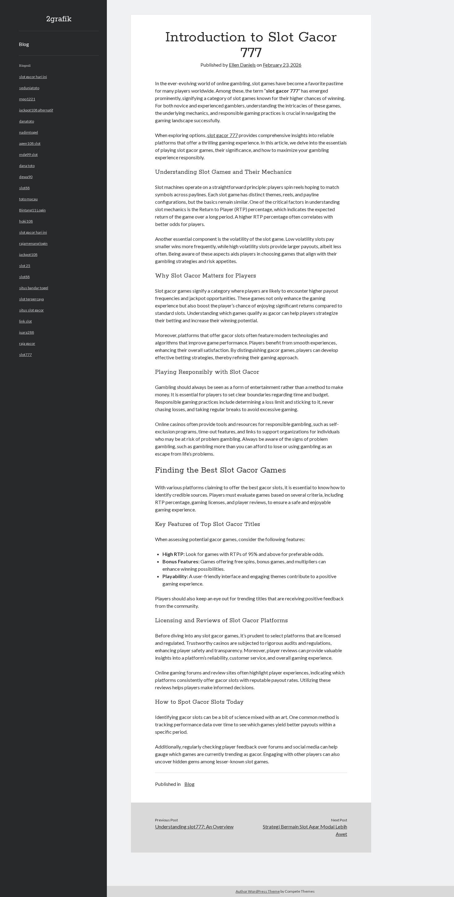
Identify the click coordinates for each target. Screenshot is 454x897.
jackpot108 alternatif (36, 110)
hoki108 (26, 221)
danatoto (26, 121)
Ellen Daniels (242, 65)
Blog (24, 44)
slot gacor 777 (222, 135)
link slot (25, 321)
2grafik (59, 19)
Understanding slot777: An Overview (194, 826)
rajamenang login (33, 243)
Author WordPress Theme (258, 891)
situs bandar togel (33, 288)
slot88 (24, 188)
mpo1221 (27, 99)
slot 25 (24, 265)
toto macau (28, 199)
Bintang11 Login (32, 210)
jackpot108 (28, 254)
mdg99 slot (28, 154)
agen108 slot (29, 143)
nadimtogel (28, 132)
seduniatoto (29, 88)
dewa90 (25, 176)
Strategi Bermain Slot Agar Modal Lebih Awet (305, 830)
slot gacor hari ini (33, 76)
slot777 (25, 354)
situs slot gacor (31, 310)
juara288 (26, 332)
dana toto (27, 165)
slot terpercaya (31, 299)
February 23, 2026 (282, 65)
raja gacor (27, 343)
